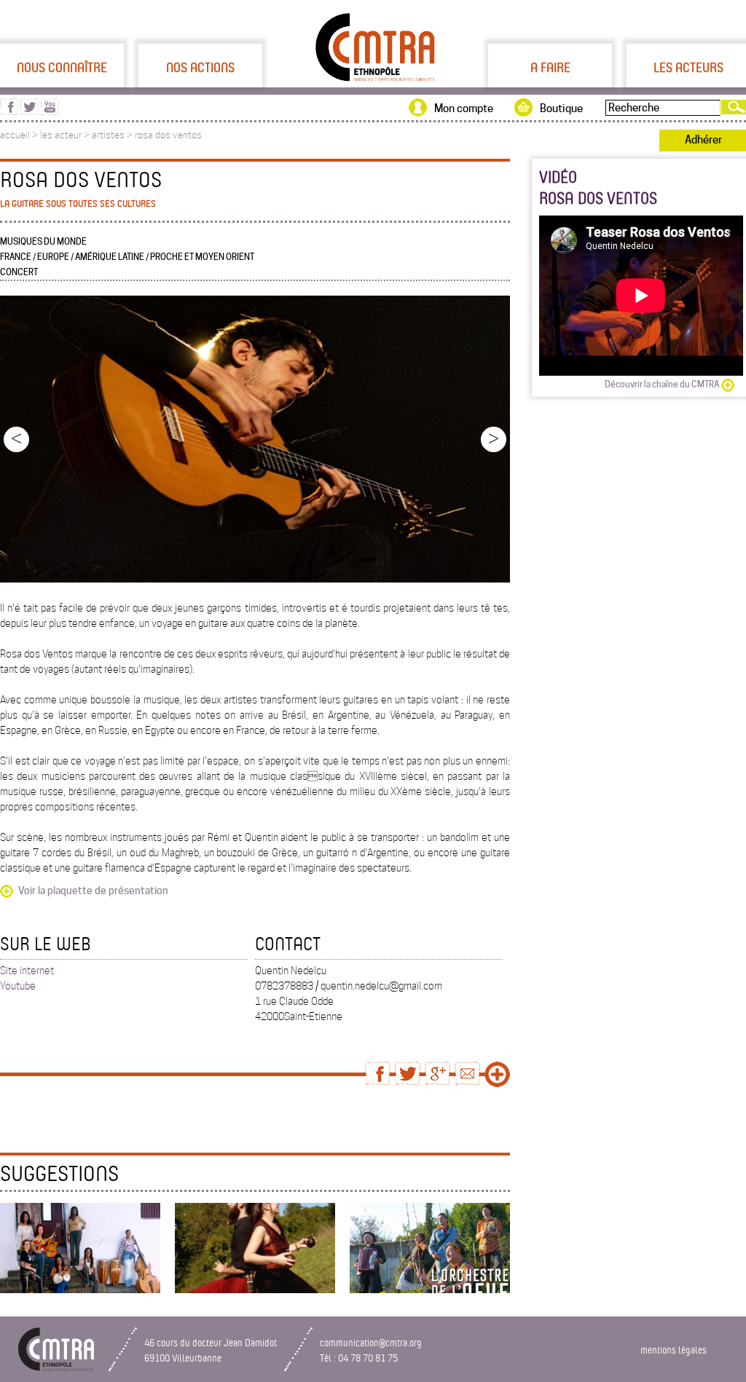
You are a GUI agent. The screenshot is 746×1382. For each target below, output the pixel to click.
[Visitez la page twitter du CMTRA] (29, 111)
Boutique (561, 108)
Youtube (18, 986)
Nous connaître (62, 67)
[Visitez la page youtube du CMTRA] (50, 111)
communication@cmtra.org (371, 1342)
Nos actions (200, 67)
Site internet (27, 970)
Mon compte (463, 108)
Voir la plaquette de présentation (93, 890)
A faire (550, 67)
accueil (15, 135)
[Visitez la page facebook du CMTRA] (9, 111)
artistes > (113, 135)
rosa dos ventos (168, 135)
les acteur (61, 135)
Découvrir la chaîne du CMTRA (662, 384)
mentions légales (673, 1350)
